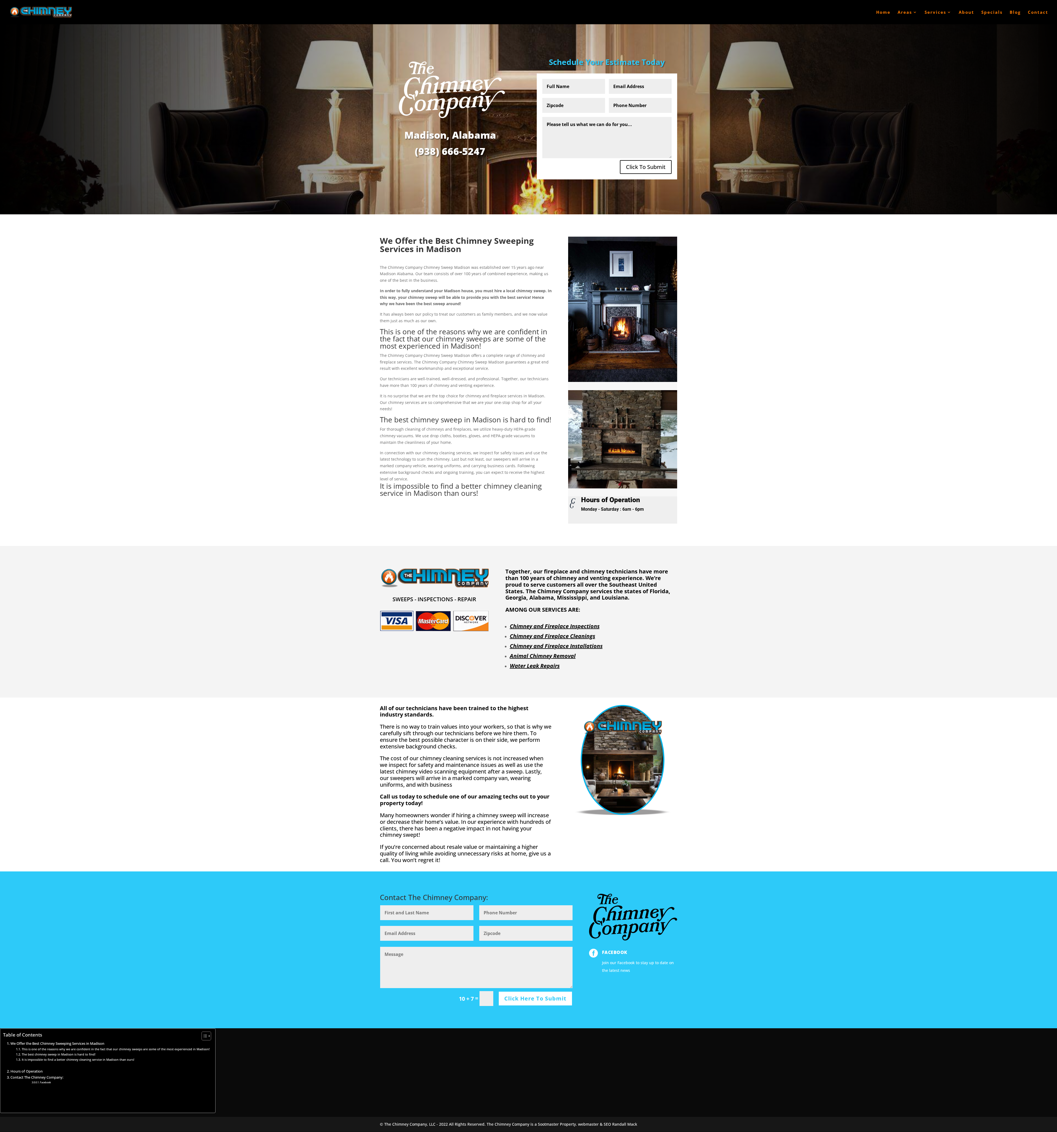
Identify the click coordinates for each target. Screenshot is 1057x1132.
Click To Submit (646, 167)
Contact (1038, 12)
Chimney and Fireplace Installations (556, 646)
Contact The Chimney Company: (36, 1077)
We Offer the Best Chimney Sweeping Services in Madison (57, 1043)
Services (935, 12)
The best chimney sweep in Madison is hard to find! (58, 1054)
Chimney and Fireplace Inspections (555, 626)
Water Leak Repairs (535, 665)
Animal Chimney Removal (543, 656)
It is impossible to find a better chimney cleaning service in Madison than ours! (78, 1059)
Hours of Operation (26, 1071)
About (966, 12)
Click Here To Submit (535, 998)
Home (883, 12)
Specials (991, 12)
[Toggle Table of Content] (203, 1036)
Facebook (614, 952)
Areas (905, 12)
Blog (1015, 12)
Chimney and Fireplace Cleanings (552, 636)
